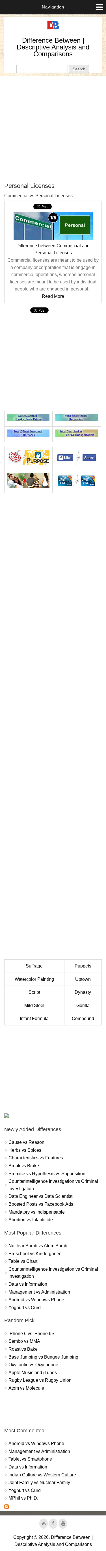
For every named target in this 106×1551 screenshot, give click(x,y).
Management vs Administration (39, 1292)
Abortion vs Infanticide (30, 1219)
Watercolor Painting (34, 979)
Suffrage (34, 966)
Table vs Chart (22, 1261)
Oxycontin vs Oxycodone (33, 1364)
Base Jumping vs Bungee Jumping (43, 1357)
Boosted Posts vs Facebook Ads (40, 1204)
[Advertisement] (53, 129)
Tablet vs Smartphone (30, 1459)
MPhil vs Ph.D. (23, 1498)
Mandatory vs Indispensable (36, 1212)
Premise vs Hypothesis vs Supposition (46, 1173)
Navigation (53, 7)
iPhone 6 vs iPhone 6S (31, 1333)
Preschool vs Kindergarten (35, 1253)
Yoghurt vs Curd (24, 1307)
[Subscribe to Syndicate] (6, 1507)
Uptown (83, 979)
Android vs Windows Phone (36, 1299)
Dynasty (83, 992)
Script (34, 992)
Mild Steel (34, 1005)
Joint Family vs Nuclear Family (39, 1482)
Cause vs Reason (26, 1142)
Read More (53, 296)
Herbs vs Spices (24, 1150)
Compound (83, 1018)
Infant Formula (34, 1018)
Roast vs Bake (23, 1349)
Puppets (83, 966)
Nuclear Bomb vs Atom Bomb (37, 1245)
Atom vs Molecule (26, 1388)
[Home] (53, 29)
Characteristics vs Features (35, 1157)
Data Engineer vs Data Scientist (40, 1196)
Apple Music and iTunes (32, 1372)
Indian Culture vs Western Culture (42, 1474)
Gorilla (83, 1005)
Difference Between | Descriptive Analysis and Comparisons (53, 47)
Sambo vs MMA (24, 1341)
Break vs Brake (23, 1165)
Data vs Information (27, 1284)
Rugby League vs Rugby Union (40, 1380)
